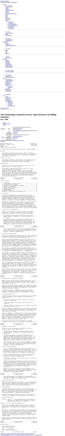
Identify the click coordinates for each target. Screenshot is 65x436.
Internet (7, 9)
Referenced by (16, 140)
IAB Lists (10, 104)
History (4, 124)
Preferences (8, 98)
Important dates (9, 64)
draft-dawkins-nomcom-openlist (21, 130)
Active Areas (10, 22)
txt (13, 136)
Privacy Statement (30, 433)
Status (4, 122)
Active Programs (11, 26)
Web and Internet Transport (11, 13)
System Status (27, 434)
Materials (7, 61)
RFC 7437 (20, 128)
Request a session (9, 66)
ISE (6, 52)
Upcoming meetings (10, 71)
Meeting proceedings (10, 77)
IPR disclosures (9, 79)
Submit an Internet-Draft (10, 45)
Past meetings (8, 76)
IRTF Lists (10, 103)
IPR (7, 140)
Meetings (10, 87)
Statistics (7, 85)
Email (41, 434)
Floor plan (8, 62)
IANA (25, 433)
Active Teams (11, 28)
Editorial (7, 53)
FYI (11, 57)
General (7, 7)
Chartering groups (9, 33)
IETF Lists (10, 102)
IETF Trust (17, 433)
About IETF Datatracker (5, 434)
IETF (2, 433)
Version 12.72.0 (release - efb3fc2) (18, 434)
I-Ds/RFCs (10, 86)
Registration (8, 63)
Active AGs (10, 21)
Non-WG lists (8, 40)
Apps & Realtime (9, 6)
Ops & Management (10, 10)
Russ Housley (15, 137)
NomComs (8, 82)
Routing (7, 11)
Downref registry (9, 84)
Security (7, 12)
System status (8, 91)
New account (8, 100)
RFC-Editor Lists (11, 105)
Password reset (9, 97)
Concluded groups (9, 39)
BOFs (7, 34)
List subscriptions (9, 101)
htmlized (18, 136)
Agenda (7, 60)
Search (7, 43)
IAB (6, 15)
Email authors (3, 140)
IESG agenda (8, 81)
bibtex (21, 136)
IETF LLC (8, 18)
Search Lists (21, 140)
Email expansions (6, 123)
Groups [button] (4, 4)
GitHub (37, 434)
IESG (7, 14)
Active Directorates (12, 23)
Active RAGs (11, 27)
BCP (9, 57)
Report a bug (8, 94)
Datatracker (14, 2)
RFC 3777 (18, 129)
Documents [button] (5, 42)
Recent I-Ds (8, 44)
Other (7, 20)
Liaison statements (9, 80)
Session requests (9, 67)
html (15, 136)
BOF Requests (8, 35)
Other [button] (4, 78)
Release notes (8, 89)
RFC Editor (8, 19)
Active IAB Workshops (13, 25)
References (10, 140)
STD (7, 57)
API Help (7, 88)
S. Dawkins (15, 132)
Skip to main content (5, 1)
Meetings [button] (5, 59)
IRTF (7, 17)
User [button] (4, 95)
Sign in (7, 96)
